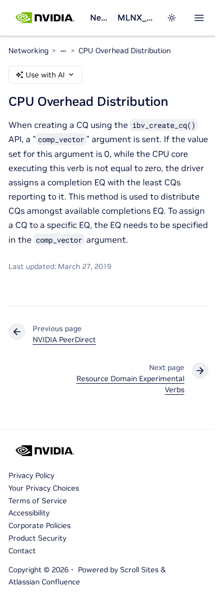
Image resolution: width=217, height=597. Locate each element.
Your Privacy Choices (43, 488)
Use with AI (45, 74)
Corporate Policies (39, 525)
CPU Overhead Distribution (124, 50)
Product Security (37, 538)
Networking (99, 17)
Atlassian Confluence (44, 581)
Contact (22, 550)
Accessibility (29, 513)
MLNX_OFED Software (135, 17)
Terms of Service (37, 500)
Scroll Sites (139, 569)
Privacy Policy (31, 475)
